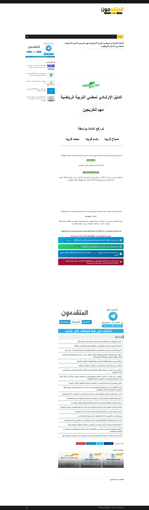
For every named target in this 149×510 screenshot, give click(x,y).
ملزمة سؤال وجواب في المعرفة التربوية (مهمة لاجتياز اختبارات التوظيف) (98, 411)
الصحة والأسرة (46, 37)
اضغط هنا (88, 216)
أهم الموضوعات (75, 454)
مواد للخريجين (89, 49)
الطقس (38, 37)
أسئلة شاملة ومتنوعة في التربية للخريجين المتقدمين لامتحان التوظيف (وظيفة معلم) (94, 424)
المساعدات (112, 37)
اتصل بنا (101, 1)
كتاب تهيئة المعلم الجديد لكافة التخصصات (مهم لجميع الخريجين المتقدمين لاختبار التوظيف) (92, 420)
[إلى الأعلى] (26, 508)
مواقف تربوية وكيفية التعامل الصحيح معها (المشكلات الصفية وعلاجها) (99, 361)
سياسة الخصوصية (108, 1)
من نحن (114, 1)
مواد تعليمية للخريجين (88, 37)
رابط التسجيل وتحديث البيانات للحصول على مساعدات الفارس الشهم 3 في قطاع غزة (36, 98)
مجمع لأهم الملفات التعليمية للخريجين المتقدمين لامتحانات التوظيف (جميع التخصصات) (93, 398)
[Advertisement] (56, 18)
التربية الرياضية (109, 49)
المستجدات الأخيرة (96, 49)
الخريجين (79, 37)
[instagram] (31, 1)
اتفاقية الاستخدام (120, 1)
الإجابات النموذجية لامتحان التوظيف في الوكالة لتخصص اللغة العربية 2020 (97, 346)
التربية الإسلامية (119, 454)
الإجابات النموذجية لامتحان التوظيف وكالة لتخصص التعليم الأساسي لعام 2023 (69, 462)
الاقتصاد (71, 37)
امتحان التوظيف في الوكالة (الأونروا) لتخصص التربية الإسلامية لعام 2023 (113, 463)
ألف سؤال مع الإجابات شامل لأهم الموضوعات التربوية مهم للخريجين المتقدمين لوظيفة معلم (91, 435)
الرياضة (54, 37)
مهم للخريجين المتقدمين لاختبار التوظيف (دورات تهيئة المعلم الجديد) (99, 416)
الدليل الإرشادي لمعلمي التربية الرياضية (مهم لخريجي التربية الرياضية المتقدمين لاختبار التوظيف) (90, 407)
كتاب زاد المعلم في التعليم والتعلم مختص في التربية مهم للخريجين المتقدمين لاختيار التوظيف (91, 394)
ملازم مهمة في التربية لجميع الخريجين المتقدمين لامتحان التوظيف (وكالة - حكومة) (95, 383)
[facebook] (29, 1)
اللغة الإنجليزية (97, 454)
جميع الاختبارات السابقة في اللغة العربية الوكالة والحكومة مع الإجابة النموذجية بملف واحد (92, 350)
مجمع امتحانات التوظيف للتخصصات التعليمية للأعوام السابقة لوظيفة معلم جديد (96, 403)
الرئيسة (120, 36)
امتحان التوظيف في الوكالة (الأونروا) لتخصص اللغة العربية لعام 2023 (99, 341)
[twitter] (26, 1)
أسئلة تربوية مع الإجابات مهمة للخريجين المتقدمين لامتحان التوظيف (99, 365)
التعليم (99, 37)
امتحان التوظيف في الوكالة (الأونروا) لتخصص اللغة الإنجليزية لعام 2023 (91, 463)
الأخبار (105, 37)
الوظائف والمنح (63, 37)
